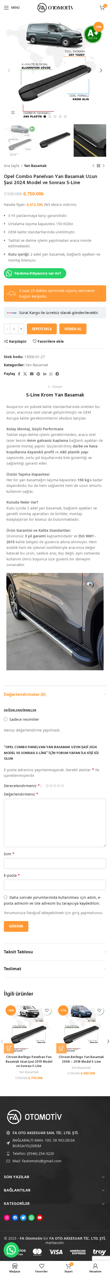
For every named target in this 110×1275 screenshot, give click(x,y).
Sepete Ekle (42, 329)
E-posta (12, 875)
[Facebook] (15, 1218)
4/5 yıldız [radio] (59, 785)
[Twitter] (23, 1218)
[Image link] (34, 1116)
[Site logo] (55, 7)
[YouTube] (40, 1218)
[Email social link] (31, 374)
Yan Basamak (35, 165)
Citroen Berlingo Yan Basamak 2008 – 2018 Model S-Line (81, 1059)
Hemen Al (72, 329)
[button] (9, 1048)
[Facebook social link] (19, 374)
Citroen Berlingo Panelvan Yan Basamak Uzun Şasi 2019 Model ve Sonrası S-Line (29, 1062)
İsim (9, 853)
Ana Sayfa (12, 165)
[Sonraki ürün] (103, 166)
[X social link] (25, 374)
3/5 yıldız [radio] (55, 785)
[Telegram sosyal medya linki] (57, 374)
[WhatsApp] (31, 1218)
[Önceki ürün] (93, 166)
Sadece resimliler (24, 719)
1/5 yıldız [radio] (47, 785)
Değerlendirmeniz (21, 794)
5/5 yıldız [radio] (62, 785)
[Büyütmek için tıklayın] (13, 113)
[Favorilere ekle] (46, 1010)
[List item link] (55, 1153)
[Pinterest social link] (38, 374)
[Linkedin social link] (45, 374)
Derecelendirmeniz (22, 785)
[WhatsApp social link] (51, 374)
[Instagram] (7, 1218)
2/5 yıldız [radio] (51, 785)
